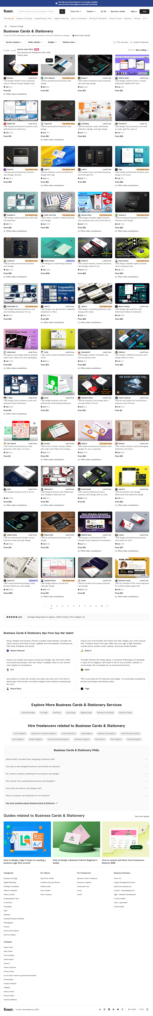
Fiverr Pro (117, 878)
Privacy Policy (9, 971)
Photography (8, 923)
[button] (76, 11)
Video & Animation (79, 18)
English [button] (133, 1009)
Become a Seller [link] (118, 11)
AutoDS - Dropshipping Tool (124, 890)
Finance (137, 18)
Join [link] (144, 11)
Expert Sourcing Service (122, 886)
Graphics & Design (24, 18)
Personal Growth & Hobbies (14, 919)
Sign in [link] (134, 11)
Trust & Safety (9, 955)
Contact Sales (119, 907)
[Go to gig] (21, 65)
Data (5, 911)
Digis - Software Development (125, 894)
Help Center (8, 951)
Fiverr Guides (45, 890)
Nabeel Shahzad (17, 651)
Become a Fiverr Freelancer (87, 878)
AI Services (8, 902)
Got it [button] (49, 60)
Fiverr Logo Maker (120, 902)
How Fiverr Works (82, 35)
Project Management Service (124, 882)
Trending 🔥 (9, 18)
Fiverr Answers (46, 894)
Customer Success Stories (50, 882)
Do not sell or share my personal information (20, 975)
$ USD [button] (141, 1009)
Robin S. (88, 651)
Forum (79, 890)
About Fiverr (8, 947)
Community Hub (83, 886)
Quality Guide (45, 886)
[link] (5, 26)
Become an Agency (84, 882)
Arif (12, 670)
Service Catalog (9, 935)
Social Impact (9, 959)
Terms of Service (10, 967)
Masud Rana (15, 689)
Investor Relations (10, 1000)
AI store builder (119, 898)
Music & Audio (115, 18)
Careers (7, 963)
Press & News (9, 996)
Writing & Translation (98, 18)
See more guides (142, 816)
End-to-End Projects (11, 931)
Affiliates (7, 987)
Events (79, 894)
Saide (87, 670)
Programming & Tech (43, 18)
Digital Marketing (61, 18)
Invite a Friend (9, 992)
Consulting (7, 907)
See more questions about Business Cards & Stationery (30, 803)
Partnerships (8, 979)
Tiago (87, 689)
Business (128, 18)
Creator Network (10, 983)
